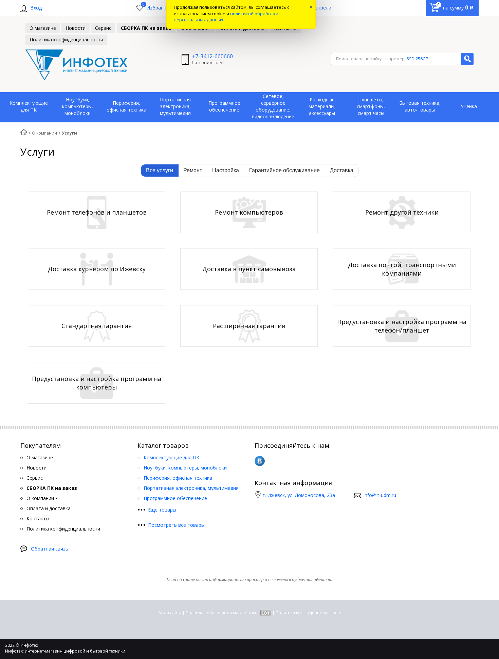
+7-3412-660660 (212, 56)
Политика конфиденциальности (308, 613)
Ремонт (192, 170)
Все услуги (159, 170)
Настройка (225, 170)
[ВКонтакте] (260, 461)
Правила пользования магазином (221, 613)
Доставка (341, 170)
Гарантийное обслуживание (284, 170)
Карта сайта (169, 613)
